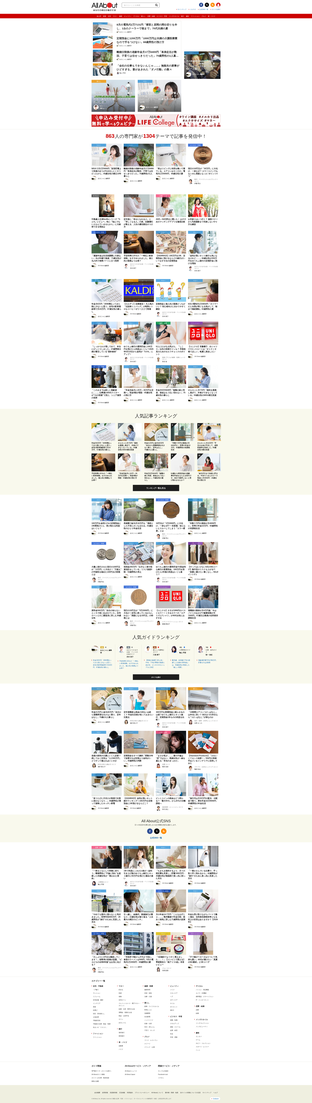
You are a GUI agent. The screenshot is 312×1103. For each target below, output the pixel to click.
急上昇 (99, 16)
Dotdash (216, 1099)
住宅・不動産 (98, 986)
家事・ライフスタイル (151, 1006)
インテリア (96, 1003)
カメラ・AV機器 (201, 993)
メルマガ (193, 9)
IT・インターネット (202, 1000)
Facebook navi (163, 1074)
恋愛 (197, 1010)
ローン (121, 1019)
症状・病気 (148, 993)
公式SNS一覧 (203, 9)
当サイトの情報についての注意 (190, 1092)
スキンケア (173, 993)
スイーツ (147, 1044)
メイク (172, 990)
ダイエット (173, 1007)
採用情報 (105, 1092)
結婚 (197, 1013)
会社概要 (97, 1092)
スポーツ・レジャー (202, 1047)
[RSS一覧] (212, 5)
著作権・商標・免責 (171, 1092)
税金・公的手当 (124, 1016)
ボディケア (173, 1000)
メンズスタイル (174, 16)
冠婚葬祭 (147, 1013)
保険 (120, 996)
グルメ (204, 16)
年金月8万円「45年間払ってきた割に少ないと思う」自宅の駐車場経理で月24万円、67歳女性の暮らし (102, 663)
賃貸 (94, 1007)
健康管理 (147, 990)
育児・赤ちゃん (149, 1027)
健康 (120, 16)
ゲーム (198, 1040)
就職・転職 (173, 1020)
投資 (120, 993)
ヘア (171, 996)
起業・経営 (173, 1030)
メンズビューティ (202, 1026)
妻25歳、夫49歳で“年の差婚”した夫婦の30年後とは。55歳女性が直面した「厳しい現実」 (181, 663)
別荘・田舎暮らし (99, 1014)
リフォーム (96, 996)
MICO (172, 1010)
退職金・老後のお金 (125, 1012)
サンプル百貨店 (163, 1071)
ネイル (172, 1003)
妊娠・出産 (148, 1023)
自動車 (121, 1046)
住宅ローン (122, 1000)
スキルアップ (174, 1023)
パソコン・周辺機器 (202, 990)
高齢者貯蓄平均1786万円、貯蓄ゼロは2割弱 (208, 661)
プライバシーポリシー (142, 1092)
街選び (95, 1010)
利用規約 (130, 1092)
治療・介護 (148, 996)
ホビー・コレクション (203, 1043)
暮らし (143, 16)
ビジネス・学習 (162, 16)
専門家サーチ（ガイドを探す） (102, 1071)
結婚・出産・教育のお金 (127, 1009)
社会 (171, 1034)
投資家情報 (113, 1092)
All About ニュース (131, 1071)
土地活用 (96, 1017)
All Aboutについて (157, 1092)
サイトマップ (182, 9)
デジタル (136, 16)
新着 (104, 16)
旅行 (182, 16)
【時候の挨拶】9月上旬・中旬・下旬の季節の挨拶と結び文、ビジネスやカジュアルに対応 (155, 663)
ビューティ (127, 16)
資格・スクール (175, 1027)
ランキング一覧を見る (156, 488)
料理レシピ (148, 1010)
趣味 (187, 16)
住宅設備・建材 (98, 1000)
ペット (198, 1050)
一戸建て (96, 990)
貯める (121, 990)
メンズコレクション (202, 1023)
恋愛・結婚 (151, 16)
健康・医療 (148, 986)
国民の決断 (95, 1081)
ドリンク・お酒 (149, 1047)
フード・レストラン (151, 1040)
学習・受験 (173, 1037)
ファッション (195, 16)
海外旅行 (122, 1032)
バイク (121, 1049)
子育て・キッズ (149, 1030)
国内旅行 (122, 1036)
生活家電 (147, 1017)
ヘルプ (215, 1092)
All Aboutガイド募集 (98, 1074)
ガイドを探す (216, 9)
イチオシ (161, 1078)
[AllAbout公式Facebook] (201, 5)
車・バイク (211, 16)
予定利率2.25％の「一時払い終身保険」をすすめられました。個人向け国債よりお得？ (128, 664)
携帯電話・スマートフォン (204, 996)
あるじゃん (122, 1023)
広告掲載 (122, 1092)
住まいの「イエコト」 (100, 1027)
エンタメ (199, 1036)
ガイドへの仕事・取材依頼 (100, 1078)
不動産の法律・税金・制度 (102, 1024)
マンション (96, 993)
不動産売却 (96, 1020)
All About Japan (130, 1074)
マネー (115, 16)
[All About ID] (218, 5)
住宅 (109, 16)
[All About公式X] (207, 5)
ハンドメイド (148, 1020)
